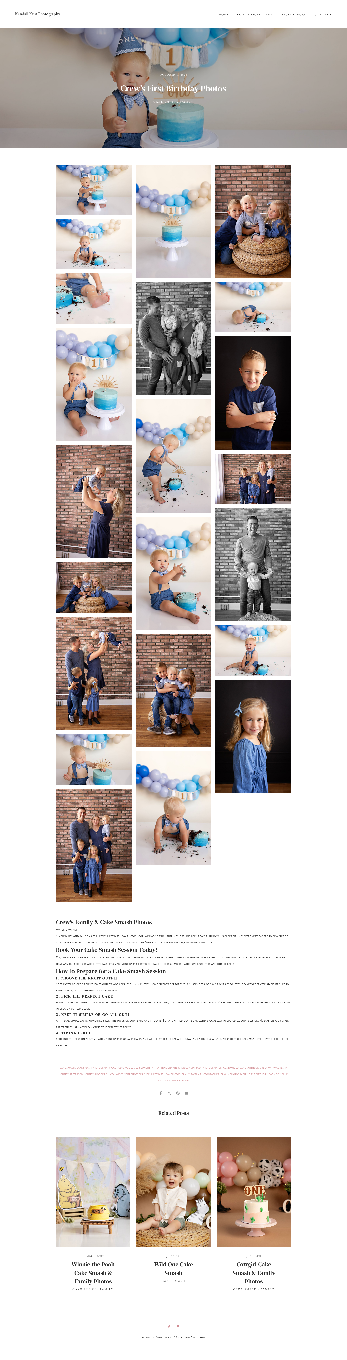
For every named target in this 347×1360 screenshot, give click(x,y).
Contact (323, 14)
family (186, 1074)
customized (230, 1067)
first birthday (258, 1074)
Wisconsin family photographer (157, 1067)
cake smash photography (93, 1067)
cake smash (67, 1067)
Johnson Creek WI (259, 1067)
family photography (234, 1074)
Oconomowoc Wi (122, 1067)
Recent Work (294, 14)
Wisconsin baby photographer (201, 1067)
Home (224, 14)
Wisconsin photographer (132, 1074)
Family (187, 102)
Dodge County (104, 1074)
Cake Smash (165, 102)
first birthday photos (165, 1074)
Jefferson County (82, 1074)
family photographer (205, 1074)
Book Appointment (255, 14)
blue (285, 1074)
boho (185, 1080)
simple (176, 1080)
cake (243, 1067)
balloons (164, 1080)
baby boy (274, 1074)
